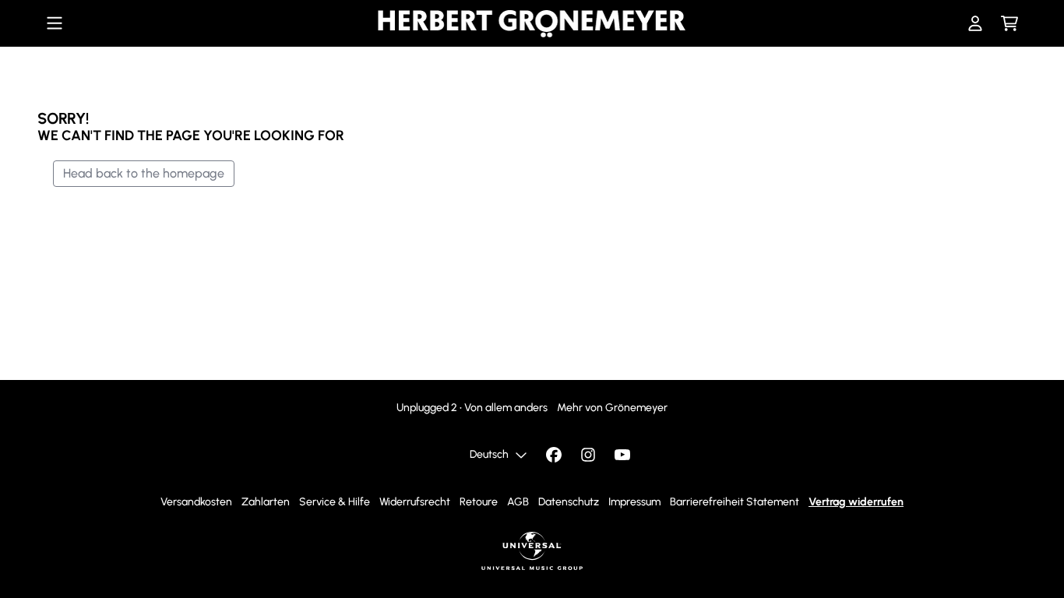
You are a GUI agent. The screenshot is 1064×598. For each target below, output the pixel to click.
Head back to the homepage (143, 173)
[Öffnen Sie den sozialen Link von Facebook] (554, 455)
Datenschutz (568, 501)
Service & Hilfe (334, 501)
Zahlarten (265, 501)
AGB (518, 501)
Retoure (479, 501)
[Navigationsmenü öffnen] (54, 23)
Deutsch (489, 454)
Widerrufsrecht (414, 501)
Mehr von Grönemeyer (612, 407)
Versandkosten (196, 501)
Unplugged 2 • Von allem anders (472, 407)
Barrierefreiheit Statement (734, 501)
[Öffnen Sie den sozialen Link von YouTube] (622, 455)
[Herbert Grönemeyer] (532, 23)
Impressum (634, 501)
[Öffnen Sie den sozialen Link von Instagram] (588, 455)
